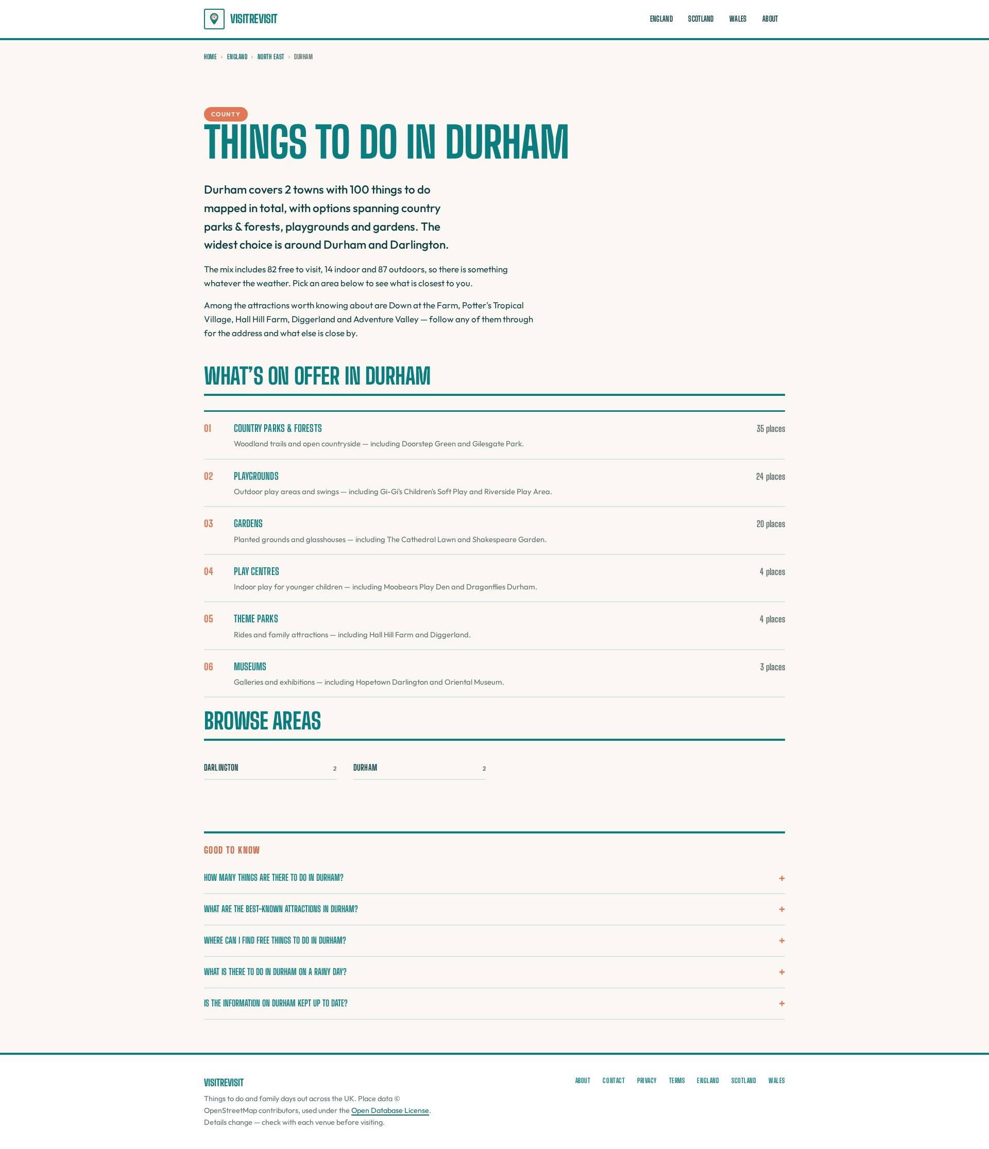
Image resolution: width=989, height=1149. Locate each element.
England (661, 18)
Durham (419, 767)
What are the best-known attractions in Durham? (281, 908)
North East (271, 57)
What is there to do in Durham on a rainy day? (275, 971)
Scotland (700, 18)
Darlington (270, 767)
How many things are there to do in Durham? (274, 877)
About (770, 18)
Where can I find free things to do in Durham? (275, 940)
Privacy (647, 1080)
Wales (737, 18)
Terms (677, 1080)
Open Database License (390, 1110)
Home (210, 57)
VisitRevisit (254, 19)
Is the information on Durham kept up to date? (276, 1003)
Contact (614, 1080)
